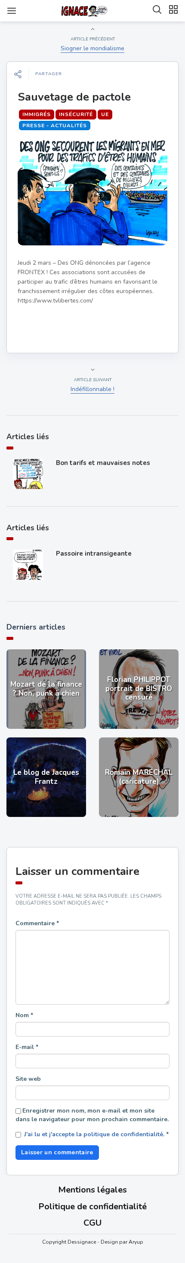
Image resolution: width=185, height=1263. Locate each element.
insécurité (76, 114)
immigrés (36, 114)
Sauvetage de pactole (74, 96)
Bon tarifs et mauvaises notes (103, 463)
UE (105, 114)
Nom (24, 1015)
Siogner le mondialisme (92, 48)
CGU (92, 1223)
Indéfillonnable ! (92, 389)
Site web (28, 1079)
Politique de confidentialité (92, 1206)
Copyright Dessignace (69, 1242)
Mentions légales (92, 1190)
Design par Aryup (122, 1242)
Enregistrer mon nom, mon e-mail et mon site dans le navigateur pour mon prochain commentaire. (92, 1115)
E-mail (26, 1047)
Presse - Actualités (54, 125)
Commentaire (37, 923)
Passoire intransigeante (94, 553)
